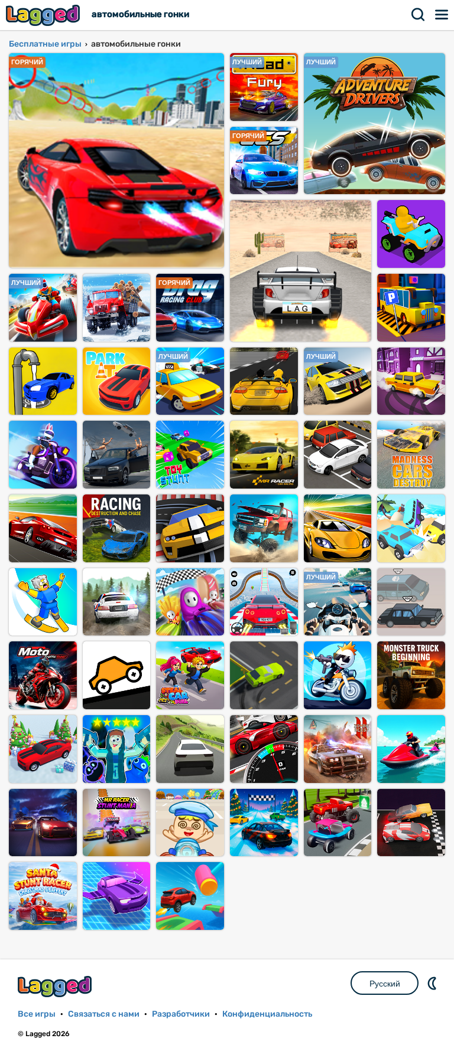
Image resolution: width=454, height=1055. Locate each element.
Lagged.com (56, 986)
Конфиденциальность (267, 1014)
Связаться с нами (104, 1014)
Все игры (37, 1014)
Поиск (418, 15)
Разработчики (181, 1014)
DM (433, 983)
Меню (442, 15)
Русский (384, 983)
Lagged (44, 15)
